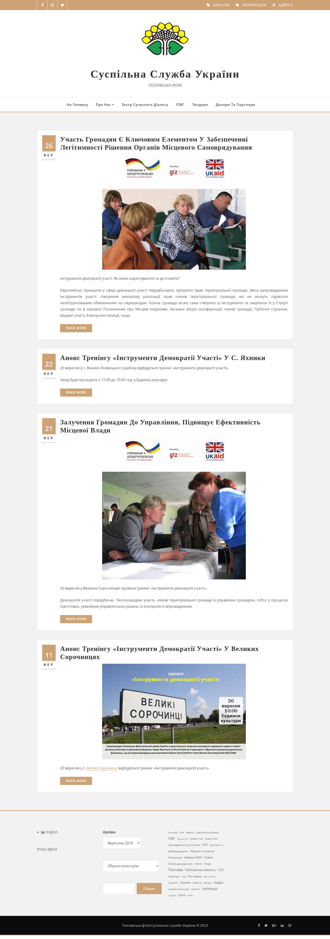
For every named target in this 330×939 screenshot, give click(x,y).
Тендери (200, 104)
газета (197, 882)
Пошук (149, 888)
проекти (195, 889)
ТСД (184, 876)
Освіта (208, 857)
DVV (182, 832)
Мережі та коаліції (202, 851)
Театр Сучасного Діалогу (145, 104)
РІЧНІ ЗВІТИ (47, 849)
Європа (190, 832)
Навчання (175, 857)
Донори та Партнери (235, 104)
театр (190, 895)
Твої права (195, 876)
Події (207, 863)
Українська (254, 5)
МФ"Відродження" (178, 851)
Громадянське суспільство (184, 845)
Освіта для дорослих (180, 863)
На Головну (77, 104)
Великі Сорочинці (102, 768)
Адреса (286, 5)
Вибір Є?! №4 (211, 839)
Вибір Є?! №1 (197, 839)
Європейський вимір (207, 832)
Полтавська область (200, 870)
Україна (185, 882)
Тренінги (173, 882)
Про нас (104, 104)
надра (218, 882)
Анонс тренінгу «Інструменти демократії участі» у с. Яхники (162, 357)
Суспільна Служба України (165, 74)
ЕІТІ (205, 845)
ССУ (221, 870)
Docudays (173, 832)
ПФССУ (198, 863)
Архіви (109, 832)
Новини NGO (193, 857)
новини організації (178, 889)
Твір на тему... (210, 876)
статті (182, 895)
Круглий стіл (216, 845)
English (221, 5)
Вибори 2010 (183, 839)
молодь (207, 882)
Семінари (174, 876)
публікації (210, 889)
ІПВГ (180, 104)
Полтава (175, 869)
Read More (76, 328)
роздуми (172, 895)
